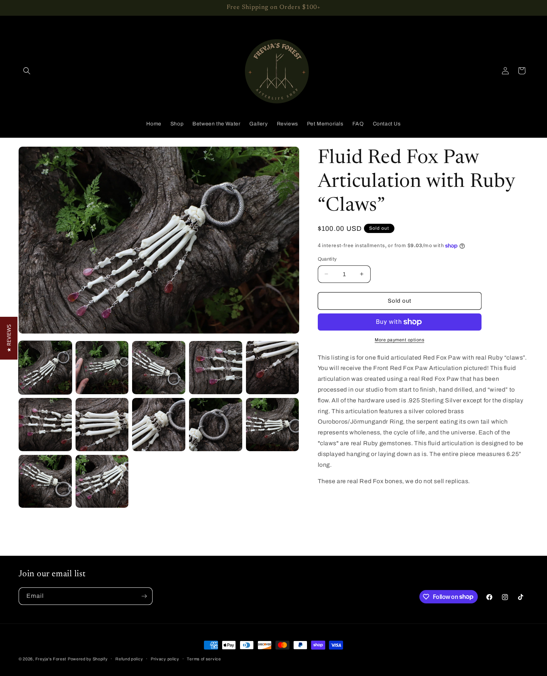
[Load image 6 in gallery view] (45, 424)
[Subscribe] (144, 596)
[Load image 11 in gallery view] (45, 481)
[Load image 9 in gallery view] (215, 424)
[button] (27, 71)
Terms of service (204, 658)
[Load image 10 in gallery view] (272, 424)
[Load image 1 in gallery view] (45, 367)
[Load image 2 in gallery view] (102, 367)
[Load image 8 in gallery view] (158, 424)
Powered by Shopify (88, 659)
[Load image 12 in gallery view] (102, 481)
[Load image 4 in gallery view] (215, 367)
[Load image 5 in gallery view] (272, 367)
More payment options (399, 339)
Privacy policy (165, 658)
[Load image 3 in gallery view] (158, 367)
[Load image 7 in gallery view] (102, 424)
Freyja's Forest (51, 659)
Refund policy (129, 658)
